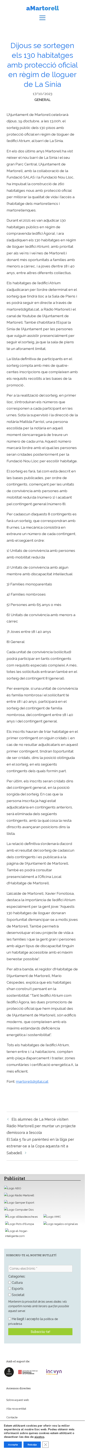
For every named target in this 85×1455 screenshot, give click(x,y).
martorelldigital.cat (32, 1081)
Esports (17, 1289)
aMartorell (42, 8)
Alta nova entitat (16, 1408)
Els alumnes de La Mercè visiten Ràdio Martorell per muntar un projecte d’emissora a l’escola (41, 1126)
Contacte (11, 1417)
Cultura (17, 1283)
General (42, 99)
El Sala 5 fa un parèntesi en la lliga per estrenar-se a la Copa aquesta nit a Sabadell (40, 1146)
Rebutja (32, 1444)
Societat (17, 1295)
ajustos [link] (39, 1437)
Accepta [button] (13, 1444)
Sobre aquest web (17, 1400)
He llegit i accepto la (33, 1321)
